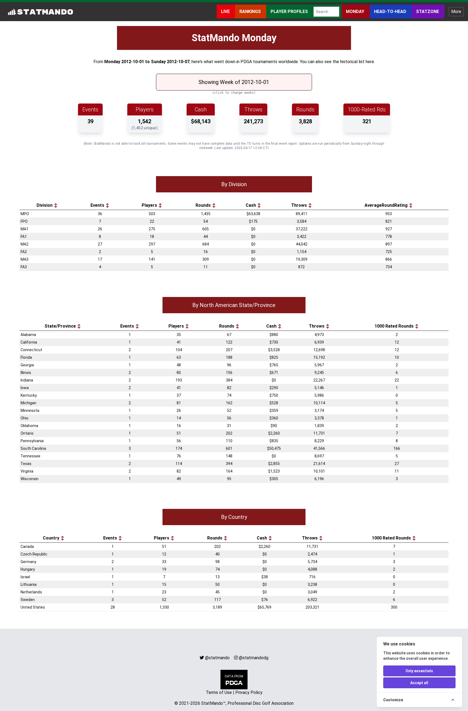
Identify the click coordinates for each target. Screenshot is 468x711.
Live (226, 11)
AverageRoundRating (387, 205)
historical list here (357, 61)
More (456, 11)
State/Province (60, 326)
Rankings (250, 11)
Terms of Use (219, 692)
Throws (299, 205)
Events (97, 205)
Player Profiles (290, 11)
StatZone (428, 11)
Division (45, 205)
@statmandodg (253, 657)
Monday (355, 11)
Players (150, 205)
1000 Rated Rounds (395, 326)
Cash (251, 205)
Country (51, 538)
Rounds (204, 205)
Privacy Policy (248, 692)
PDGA (246, 61)
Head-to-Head (390, 11)
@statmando (217, 657)
